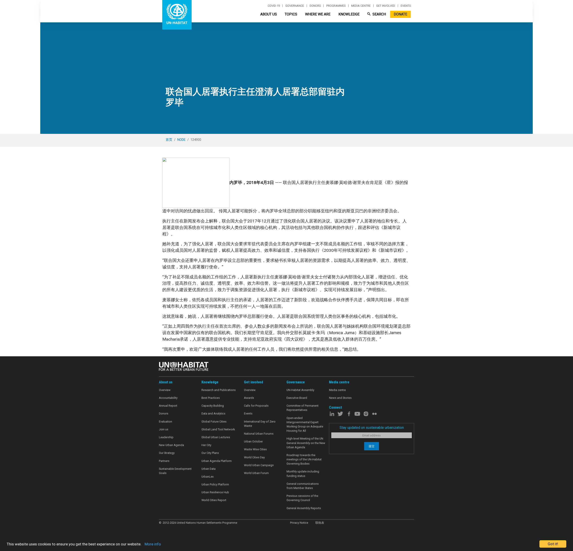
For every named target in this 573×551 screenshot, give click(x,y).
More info (153, 544)
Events (406, 5)
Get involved (385, 5)
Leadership (166, 437)
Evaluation (165, 421)
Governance (294, 5)
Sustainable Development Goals (175, 471)
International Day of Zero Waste (260, 423)
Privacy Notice (299, 522)
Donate (400, 14)
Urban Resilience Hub (215, 492)
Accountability (168, 397)
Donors (315, 5)
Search (379, 14)
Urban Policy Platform (215, 484)
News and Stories (340, 397)
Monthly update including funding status (302, 473)
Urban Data (208, 468)
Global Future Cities (214, 421)
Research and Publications (218, 390)
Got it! (553, 544)
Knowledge (348, 14)
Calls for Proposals (256, 405)
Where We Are (317, 14)
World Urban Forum (256, 473)
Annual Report (168, 405)
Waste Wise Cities (255, 449)
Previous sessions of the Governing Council (302, 498)
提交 (371, 446)
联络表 (319, 522)
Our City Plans (210, 453)
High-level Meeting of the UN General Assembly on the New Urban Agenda (305, 443)
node (181, 140)
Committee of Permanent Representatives (302, 408)
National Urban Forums (259, 433)
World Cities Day (254, 457)
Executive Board (296, 397)
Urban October (253, 441)
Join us (163, 429)
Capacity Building (212, 405)
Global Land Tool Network (218, 429)
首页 (169, 140)
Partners (164, 461)
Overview (165, 390)
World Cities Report (213, 500)
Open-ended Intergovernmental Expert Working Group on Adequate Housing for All (304, 424)
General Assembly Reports (303, 508)
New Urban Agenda (171, 445)
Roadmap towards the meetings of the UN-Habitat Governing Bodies (304, 459)
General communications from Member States (302, 486)
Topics (291, 14)
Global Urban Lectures (215, 437)
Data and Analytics (213, 413)
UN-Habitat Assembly (300, 390)
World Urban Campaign (259, 465)
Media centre (361, 5)
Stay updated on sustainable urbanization (372, 427)
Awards (249, 397)
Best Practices (210, 397)
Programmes (336, 5)
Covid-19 (274, 5)
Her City (206, 445)
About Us (268, 14)
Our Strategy (167, 453)
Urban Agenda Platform (216, 461)
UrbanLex (207, 476)
